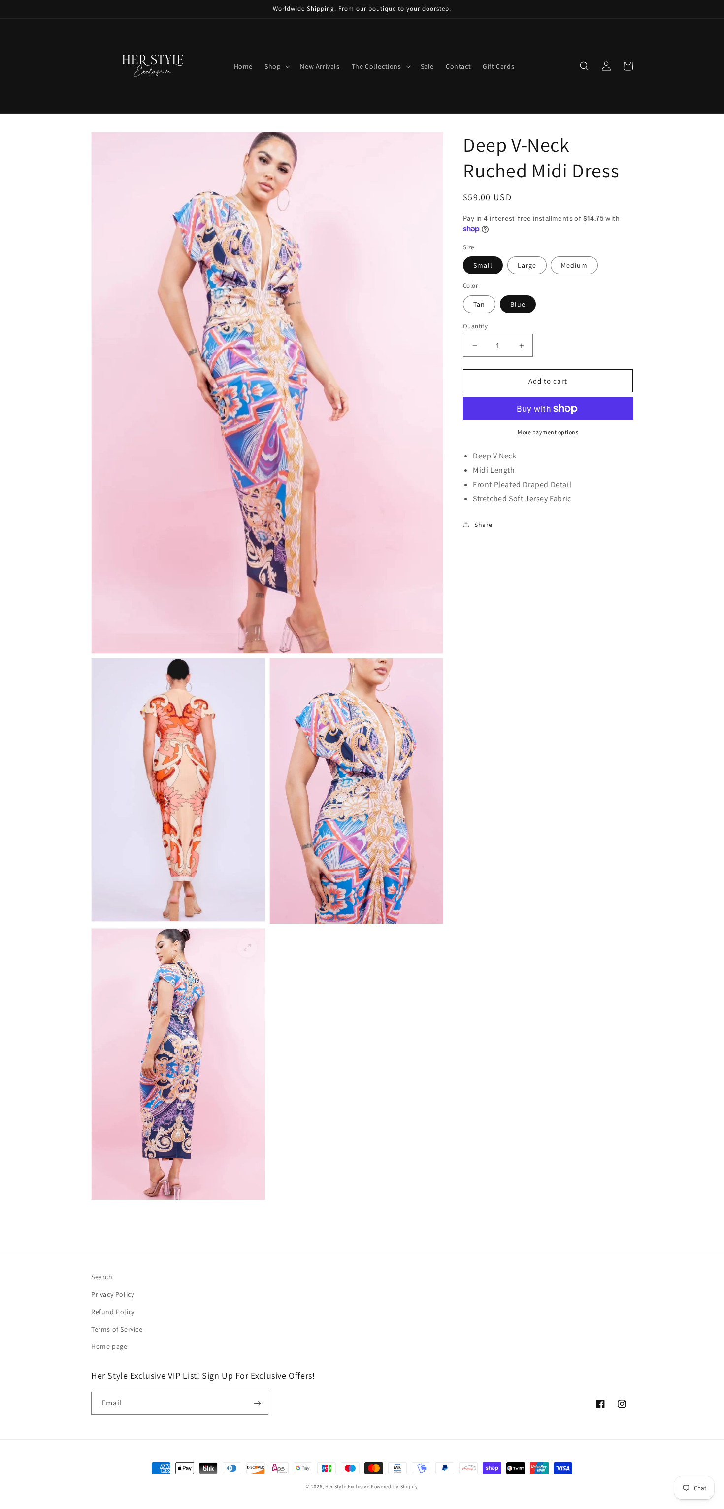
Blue (518, 304)
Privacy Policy (112, 1294)
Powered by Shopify (394, 1486)
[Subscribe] (257, 1403)
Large (527, 265)
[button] (276, 66)
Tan (479, 304)
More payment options (548, 432)
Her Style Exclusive (347, 1486)
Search (102, 1276)
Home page (109, 1346)
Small (483, 265)
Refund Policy (113, 1311)
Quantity (475, 326)
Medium (574, 265)
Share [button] (483, 524)
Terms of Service (117, 1329)
